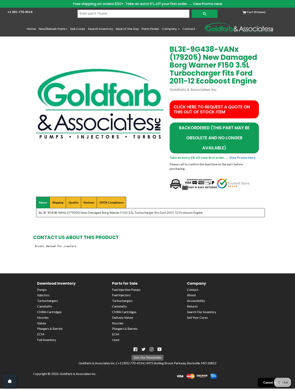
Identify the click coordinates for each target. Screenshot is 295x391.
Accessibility (196, 300)
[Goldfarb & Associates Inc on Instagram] (152, 349)
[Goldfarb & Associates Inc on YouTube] (160, 349)
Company (170, 29)
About (191, 295)
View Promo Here (207, 3)
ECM (40, 334)
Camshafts (44, 306)
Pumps (42, 289)
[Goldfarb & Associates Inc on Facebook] (135, 349)
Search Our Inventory (201, 312)
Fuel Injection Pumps (126, 289)
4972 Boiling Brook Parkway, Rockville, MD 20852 (181, 363)
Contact (188, 29)
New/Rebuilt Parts (52, 29)
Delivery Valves (122, 317)
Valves (41, 323)
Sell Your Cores (197, 317)
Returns (192, 306)
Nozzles (43, 317)
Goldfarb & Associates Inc (78, 374)
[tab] (43, 202)
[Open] (10, 381)
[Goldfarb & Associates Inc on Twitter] (143, 349)
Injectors (43, 295)
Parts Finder (150, 29)
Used (115, 340)
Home (31, 29)
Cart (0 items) (256, 12)
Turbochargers (47, 300)
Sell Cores (77, 29)
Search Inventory (100, 29)
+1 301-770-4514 (19, 12)
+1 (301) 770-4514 (131, 363)
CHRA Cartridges (49, 312)
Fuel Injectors (121, 295)
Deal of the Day (127, 29)
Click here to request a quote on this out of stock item (212, 109)
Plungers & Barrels (50, 328)
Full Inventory (46, 340)
